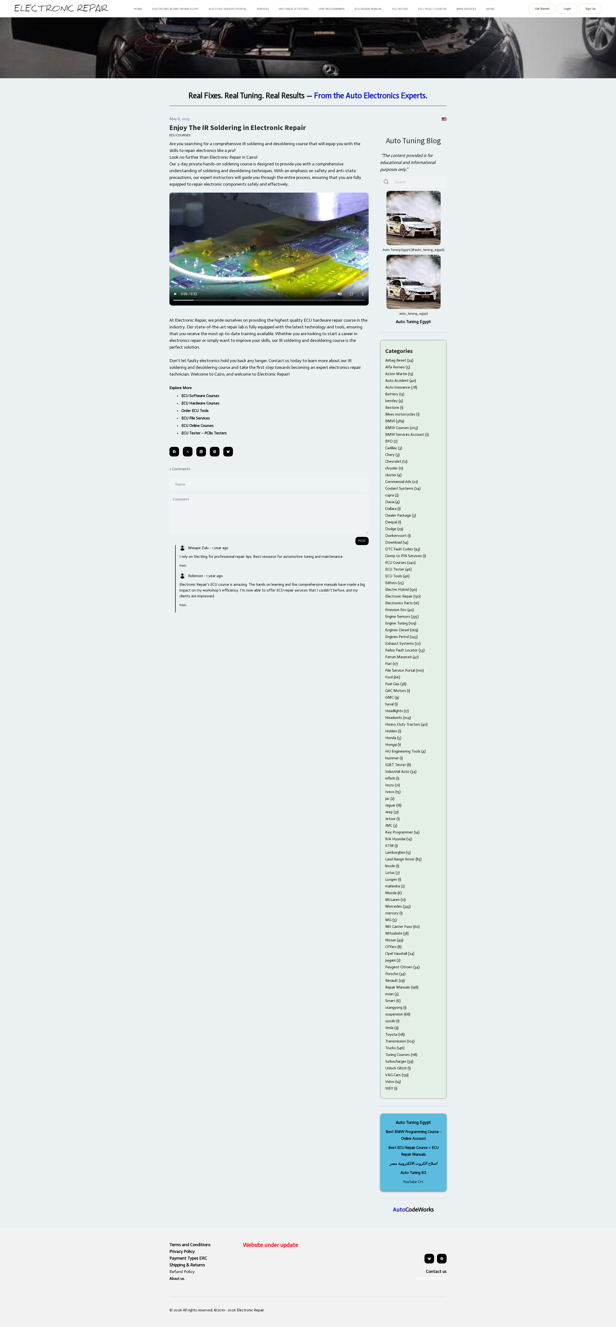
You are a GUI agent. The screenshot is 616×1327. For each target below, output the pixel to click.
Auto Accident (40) (400, 380)
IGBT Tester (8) (398, 764)
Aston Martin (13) (399, 373)
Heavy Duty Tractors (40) (406, 724)
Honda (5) (393, 737)
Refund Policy (182, 1271)
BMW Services (466, 9)
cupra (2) (392, 495)
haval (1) (391, 704)
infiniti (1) (392, 778)
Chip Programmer (332, 9)
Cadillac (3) (393, 448)
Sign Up (590, 8)
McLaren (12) (395, 899)
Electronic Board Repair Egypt (175, 9)
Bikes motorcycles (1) (402, 414)
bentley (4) (394, 400)
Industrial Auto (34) (401, 771)
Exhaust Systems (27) (403, 643)
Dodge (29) (394, 529)
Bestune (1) (394, 407)
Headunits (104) (398, 717)
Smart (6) (393, 1000)
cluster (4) (393, 475)
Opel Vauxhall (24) (399, 953)
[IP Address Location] (444, 119)
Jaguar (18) (393, 805)
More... (491, 9)
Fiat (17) (391, 663)
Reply (183, 565)
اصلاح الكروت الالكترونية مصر (413, 1163)
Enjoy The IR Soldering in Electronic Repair (237, 127)
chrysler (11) (394, 468)
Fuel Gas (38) (395, 684)
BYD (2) (391, 441)
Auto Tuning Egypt (413, 321)
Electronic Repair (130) (403, 596)
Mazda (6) (393, 893)
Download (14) (396, 542)
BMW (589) (394, 421)
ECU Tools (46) (397, 576)
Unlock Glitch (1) (398, 1068)
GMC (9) (392, 697)
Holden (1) (393, 731)
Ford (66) (392, 677)
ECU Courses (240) (400, 562)
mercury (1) (394, 913)
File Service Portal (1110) (404, 670)
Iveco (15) (393, 791)
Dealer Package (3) (400, 515)
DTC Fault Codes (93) (402, 549)
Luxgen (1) (393, 879)
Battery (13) (394, 394)
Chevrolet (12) (396, 461)
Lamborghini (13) (398, 852)
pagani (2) (392, 960)
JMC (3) (391, 825)
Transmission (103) (400, 1041)
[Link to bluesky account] (429, 1258)
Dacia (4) (392, 502)
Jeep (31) (392, 812)
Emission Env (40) (399, 609)
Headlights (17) (397, 711)
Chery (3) (392, 454)
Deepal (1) (393, 522)
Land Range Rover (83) (403, 859)
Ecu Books (400, 9)
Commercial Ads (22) (401, 481)
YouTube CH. (413, 1181)
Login (567, 8)
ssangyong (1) (395, 1007)
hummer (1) (394, 758)
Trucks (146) (394, 1048)
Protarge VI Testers (293, 9)
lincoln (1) (392, 866)
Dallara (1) (393, 508)
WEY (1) (391, 1088)
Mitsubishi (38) (397, 933)
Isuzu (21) (392, 785)
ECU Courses (180, 135)
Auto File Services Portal (228, 9)
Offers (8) (393, 946)
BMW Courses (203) (401, 427)
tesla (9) (392, 1027)
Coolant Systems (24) (403, 488)
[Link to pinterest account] (442, 1258)
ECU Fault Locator (432, 9)
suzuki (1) (392, 1021)
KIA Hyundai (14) (398, 839)
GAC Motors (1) (397, 690)
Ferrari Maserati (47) (402, 657)
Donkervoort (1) (398, 535)
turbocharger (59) (399, 1061)
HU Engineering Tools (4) (405, 751)
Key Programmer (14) (402, 832)
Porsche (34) (395, 973)
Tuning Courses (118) (401, 1054)
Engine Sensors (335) (402, 616)
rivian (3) (392, 994)
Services (263, 9)
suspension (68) (397, 1014)
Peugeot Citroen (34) (402, 967)
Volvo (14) (393, 1081)
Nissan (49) (394, 940)
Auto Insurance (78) (401, 387)
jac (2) (389, 798)
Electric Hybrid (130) (401, 589)
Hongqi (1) (393, 744)
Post (362, 541)
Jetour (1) (392, 818)
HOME (138, 9)
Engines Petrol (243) (401, 636)
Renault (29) (395, 980)
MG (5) (391, 919)
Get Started (542, 8)
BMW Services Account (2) (407, 434)
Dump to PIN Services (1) (405, 555)
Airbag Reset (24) (399, 360)
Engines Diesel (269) (401, 630)
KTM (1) (391, 845)
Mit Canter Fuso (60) (402, 926)
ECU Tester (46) (398, 569)
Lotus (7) (392, 872)
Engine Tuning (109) (400, 623)
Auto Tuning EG (413, 1172)
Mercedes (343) (398, 906)
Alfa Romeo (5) (397, 367)
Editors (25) (394, 582)
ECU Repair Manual (368, 9)
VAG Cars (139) (397, 1075)
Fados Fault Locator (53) (405, 650)
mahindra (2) (395, 886)
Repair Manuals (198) (401, 987)
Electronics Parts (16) (402, 603)
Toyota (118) (395, 1034)
